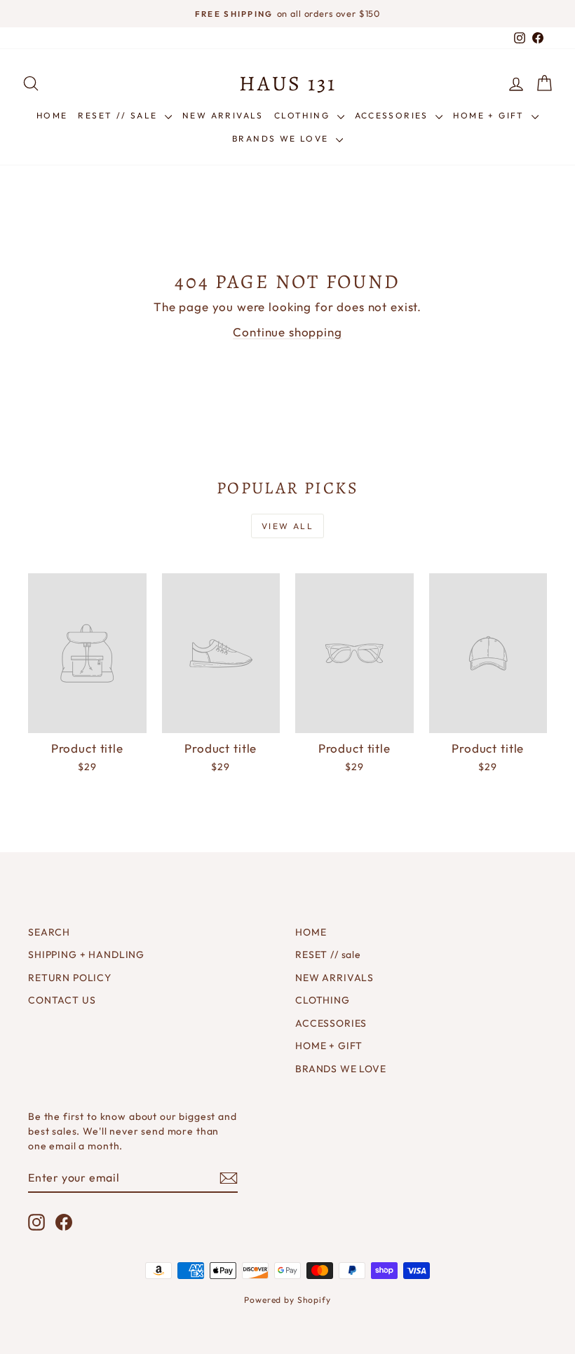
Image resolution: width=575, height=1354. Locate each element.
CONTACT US (62, 1000)
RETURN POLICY (69, 977)
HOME (52, 115)
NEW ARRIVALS (223, 115)
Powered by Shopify (287, 1299)
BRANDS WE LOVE (282, 138)
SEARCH (49, 932)
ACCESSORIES (394, 115)
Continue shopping (287, 331)
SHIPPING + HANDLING (86, 954)
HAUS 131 (288, 83)
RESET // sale (119, 115)
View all (287, 526)
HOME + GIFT (490, 115)
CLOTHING (304, 115)
